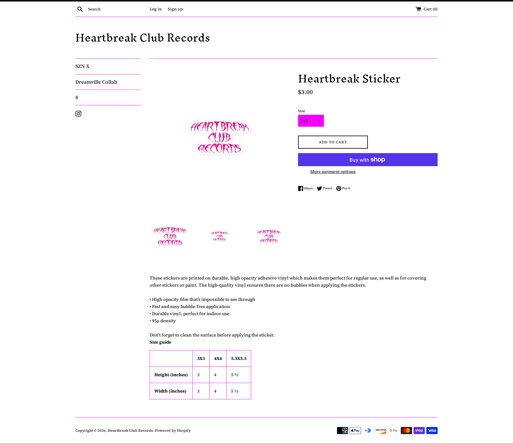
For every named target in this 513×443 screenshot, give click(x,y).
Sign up (175, 9)
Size (301, 111)
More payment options (333, 171)
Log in (156, 9)
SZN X (82, 66)
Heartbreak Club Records (142, 38)
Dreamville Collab (96, 81)
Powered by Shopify (173, 430)
